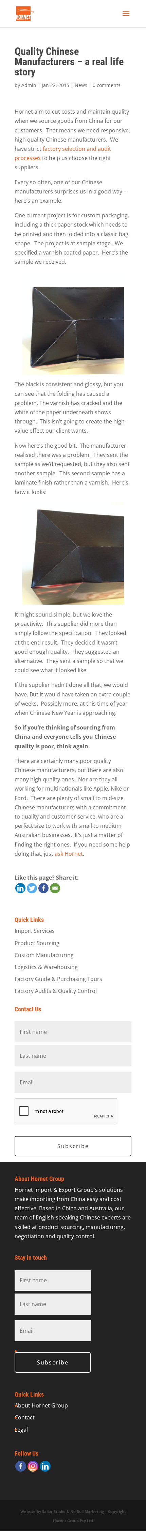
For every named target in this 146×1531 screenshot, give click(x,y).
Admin (28, 85)
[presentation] (66, 1111)
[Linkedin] (20, 888)
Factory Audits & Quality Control (56, 991)
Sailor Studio (54, 1511)
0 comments (107, 85)
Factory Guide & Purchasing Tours (58, 979)
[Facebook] (43, 888)
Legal (21, 1429)
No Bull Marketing (87, 1511)
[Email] (55, 888)
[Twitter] (32, 888)
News (81, 85)
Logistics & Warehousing (46, 967)
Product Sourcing (37, 943)
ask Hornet (69, 853)
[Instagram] (33, 1466)
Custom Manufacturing (44, 955)
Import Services (35, 931)
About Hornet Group (41, 1405)
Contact (25, 1417)
